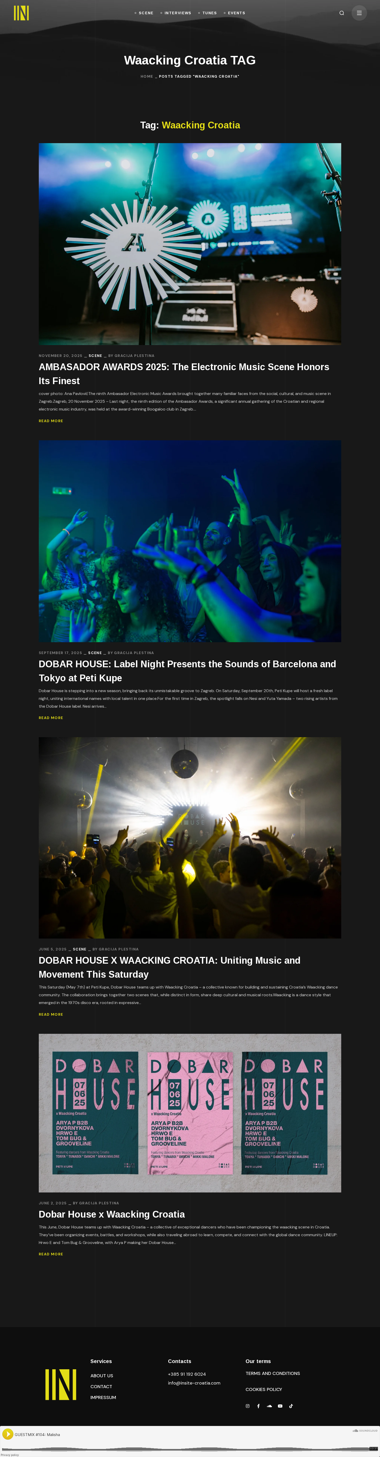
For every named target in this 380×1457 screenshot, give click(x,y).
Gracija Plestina (135, 355)
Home (147, 76)
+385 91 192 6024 (187, 1374)
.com (194, 1383)
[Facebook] (258, 1406)
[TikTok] (291, 1406)
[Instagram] (248, 1406)
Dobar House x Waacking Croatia (112, 1214)
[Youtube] (280, 1406)
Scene (95, 355)
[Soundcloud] (269, 1406)
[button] (341, 13)
